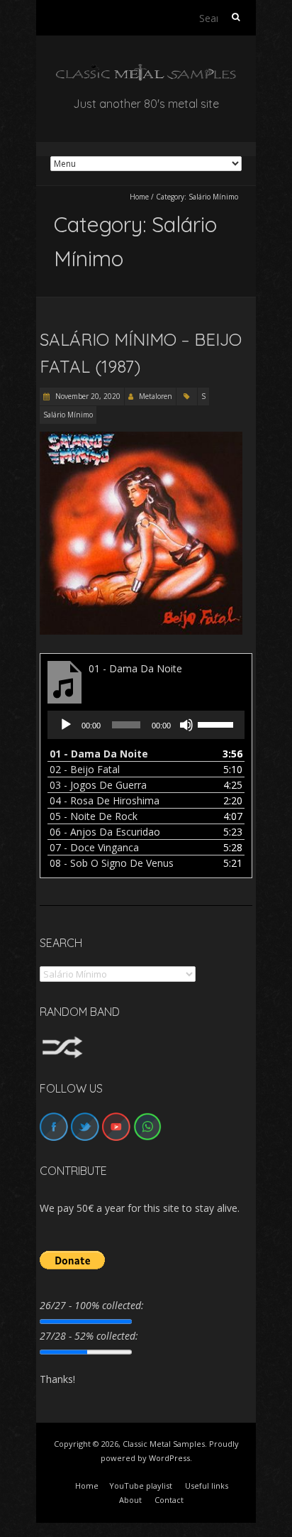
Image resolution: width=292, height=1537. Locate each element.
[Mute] (186, 725)
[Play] (66, 725)
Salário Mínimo (68, 415)
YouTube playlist (140, 1485)
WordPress (169, 1458)
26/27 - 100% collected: (92, 1305)
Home (139, 197)
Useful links (206, 1485)
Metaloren (155, 396)
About (130, 1499)
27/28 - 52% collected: (89, 1335)
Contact (169, 1499)
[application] (146, 725)
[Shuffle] (62, 1042)
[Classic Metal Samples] (146, 70)
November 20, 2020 (86, 396)
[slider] (217, 723)
